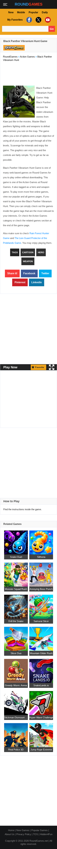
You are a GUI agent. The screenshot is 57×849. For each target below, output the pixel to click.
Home (11, 830)
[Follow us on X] (38, 20)
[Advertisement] (28, 73)
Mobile (21, 12)
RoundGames (10, 56)
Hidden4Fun (46, 834)
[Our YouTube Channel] (47, 20)
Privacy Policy (23, 834)
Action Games (27, 56)
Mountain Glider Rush (41, 653)
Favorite (39, 367)
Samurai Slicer (41, 621)
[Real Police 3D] (16, 733)
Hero (41, 252)
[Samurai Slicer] (41, 604)
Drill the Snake (15, 621)
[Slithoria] (41, 540)
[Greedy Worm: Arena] (16, 669)
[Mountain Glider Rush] (41, 637)
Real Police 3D (16, 749)
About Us (9, 834)
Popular (33, 12)
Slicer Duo (16, 653)
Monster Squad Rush (16, 589)
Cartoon (27, 252)
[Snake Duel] (16, 540)
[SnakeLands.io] (41, 669)
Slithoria (41, 557)
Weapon (28, 261)
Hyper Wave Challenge (41, 717)
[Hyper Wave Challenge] (41, 701)
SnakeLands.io (41, 685)
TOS (35, 834)
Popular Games (39, 830)
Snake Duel (16, 557)
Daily (45, 12)
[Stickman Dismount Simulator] (16, 701)
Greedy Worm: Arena (16, 685)
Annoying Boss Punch (41, 589)
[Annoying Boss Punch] (41, 572)
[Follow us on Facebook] (28, 20)
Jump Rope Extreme (41, 749)
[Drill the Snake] (16, 604)
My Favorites (15, 19)
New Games (22, 830)
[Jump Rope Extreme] (41, 733)
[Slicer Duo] (16, 637)
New (10, 12)
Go (52, 29)
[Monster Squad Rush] (16, 572)
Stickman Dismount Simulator (16, 717)
